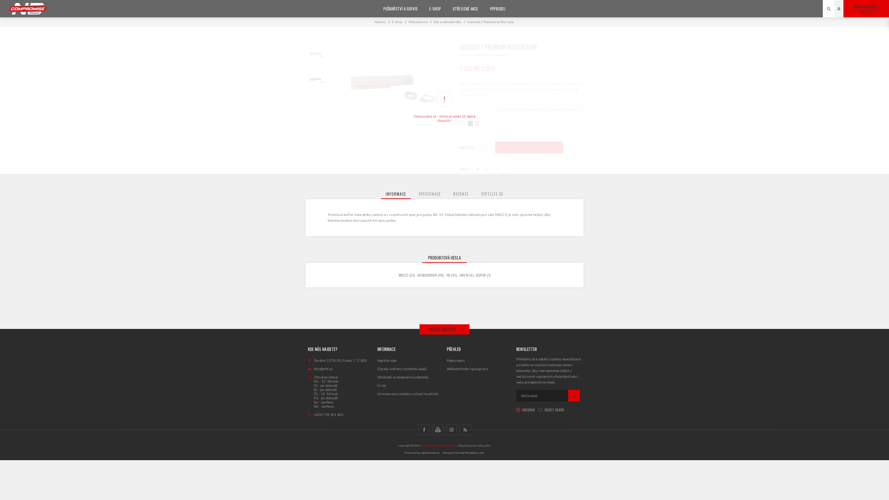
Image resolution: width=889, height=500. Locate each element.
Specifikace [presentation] (430, 194)
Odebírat (528, 409)
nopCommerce (429, 452)
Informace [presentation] (396, 194)
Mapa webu (456, 360)
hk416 (464, 275)
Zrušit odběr (554, 409)
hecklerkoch (427, 275)
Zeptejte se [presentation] (492, 194)
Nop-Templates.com (471, 452)
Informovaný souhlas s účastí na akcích (407, 394)
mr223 (404, 275)
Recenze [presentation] (461, 194)
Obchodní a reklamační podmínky (403, 377)
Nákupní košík (865, 9)
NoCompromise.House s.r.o (439, 445)
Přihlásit (842, 4)
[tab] (396, 194)
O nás (381, 385)
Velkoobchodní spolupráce (467, 369)
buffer (481, 275)
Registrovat (842, 13)
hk (448, 275)
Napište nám (387, 360)
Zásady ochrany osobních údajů (402, 369)
